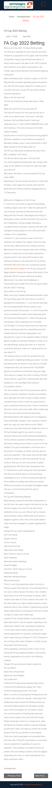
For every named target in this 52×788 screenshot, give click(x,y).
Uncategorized (23, 16)
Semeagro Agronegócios (32, 784)
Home (11, 16)
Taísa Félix (26, 36)
